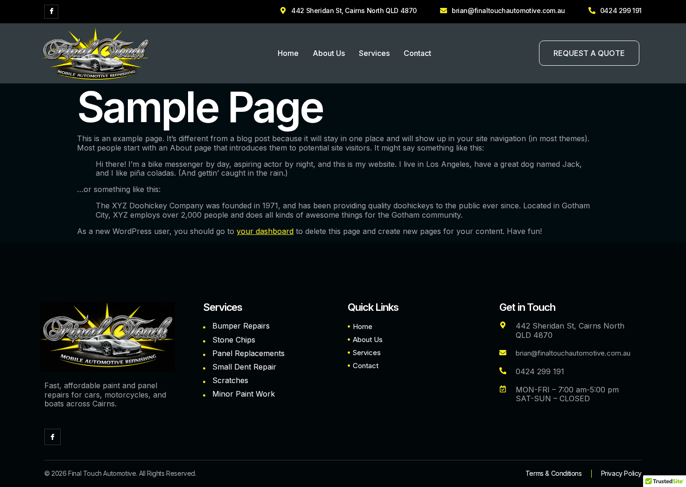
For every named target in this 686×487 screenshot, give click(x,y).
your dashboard (265, 231)
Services (374, 53)
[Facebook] (51, 12)
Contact (417, 53)
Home (288, 53)
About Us (329, 53)
